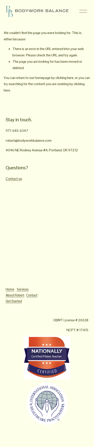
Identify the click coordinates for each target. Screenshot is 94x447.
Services (23, 289)
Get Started (14, 301)
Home (10, 289)
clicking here (64, 77)
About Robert (15, 295)
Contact (31, 295)
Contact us (14, 178)
